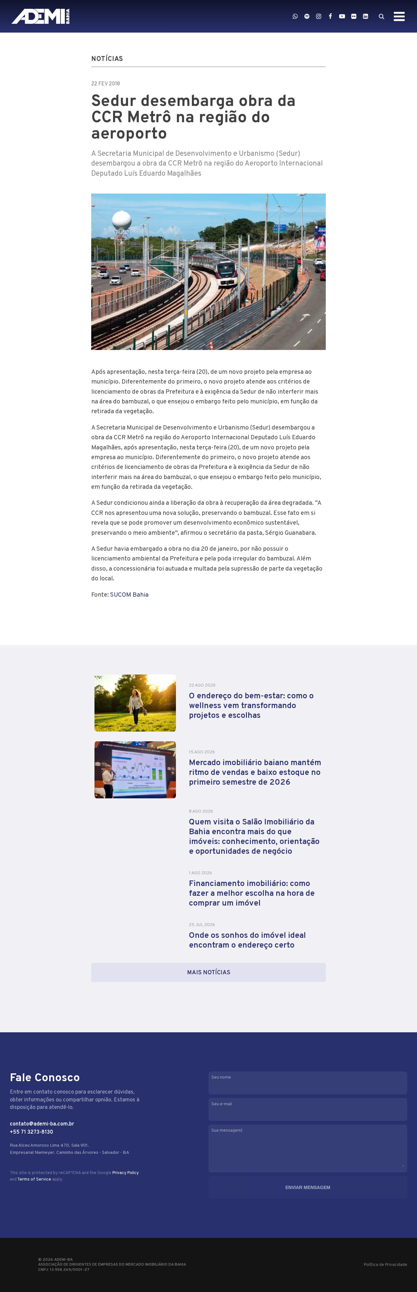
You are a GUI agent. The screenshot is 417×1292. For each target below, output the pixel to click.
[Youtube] (342, 16)
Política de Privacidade (385, 1265)
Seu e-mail (221, 1104)
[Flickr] (353, 16)
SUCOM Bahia (129, 595)
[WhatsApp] (295, 16)
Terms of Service (34, 1179)
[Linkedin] (365, 16)
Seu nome (221, 1077)
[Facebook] (330, 16)
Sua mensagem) (226, 1130)
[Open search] (381, 16)
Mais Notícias (208, 973)
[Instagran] (318, 16)
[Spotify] (306, 16)
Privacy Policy (125, 1173)
